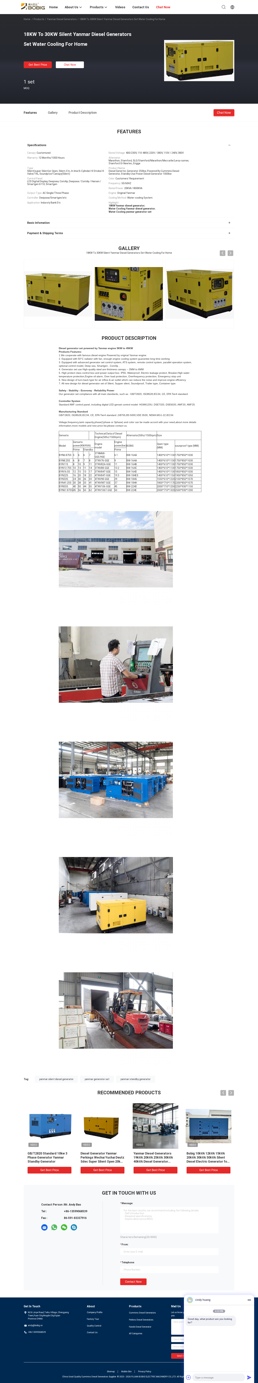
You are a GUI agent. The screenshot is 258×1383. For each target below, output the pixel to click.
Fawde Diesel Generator (140, 1327)
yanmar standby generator (135, 1079)
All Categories (135, 1333)
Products (39, 19)
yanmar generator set (97, 1079)
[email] (44, 1227)
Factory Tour (93, 1319)
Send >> (181, 1356)
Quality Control (94, 1326)
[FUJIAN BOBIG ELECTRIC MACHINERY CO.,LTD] (34, 5)
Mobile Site (126, 1371)
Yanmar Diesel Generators (62, 19)
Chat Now (70, 64)
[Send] (249, 1377)
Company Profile (94, 1312)
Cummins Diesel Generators (142, 1313)
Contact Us (92, 1332)
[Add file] (188, 1377)
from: (125, 1244)
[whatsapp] (54, 1227)
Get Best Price (38, 64)
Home (27, 19)
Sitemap (111, 1371)
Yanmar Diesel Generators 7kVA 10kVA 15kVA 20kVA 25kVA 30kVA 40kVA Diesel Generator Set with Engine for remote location (102, 1161)
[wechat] (64, 1227)
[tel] (84, 1227)
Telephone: (128, 1262)
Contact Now (133, 1281)
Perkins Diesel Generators (141, 1320)
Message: (127, 1203)
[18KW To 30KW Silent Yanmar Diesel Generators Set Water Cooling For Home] (199, 60)
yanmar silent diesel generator (56, 1079)
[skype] (74, 1227)
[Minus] (249, 1300)
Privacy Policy (144, 1371)
